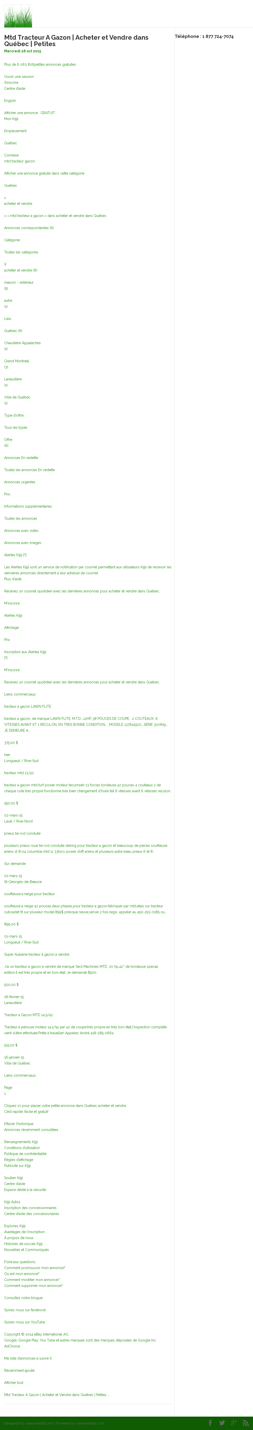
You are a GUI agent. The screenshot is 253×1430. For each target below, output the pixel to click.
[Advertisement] (214, 72)
